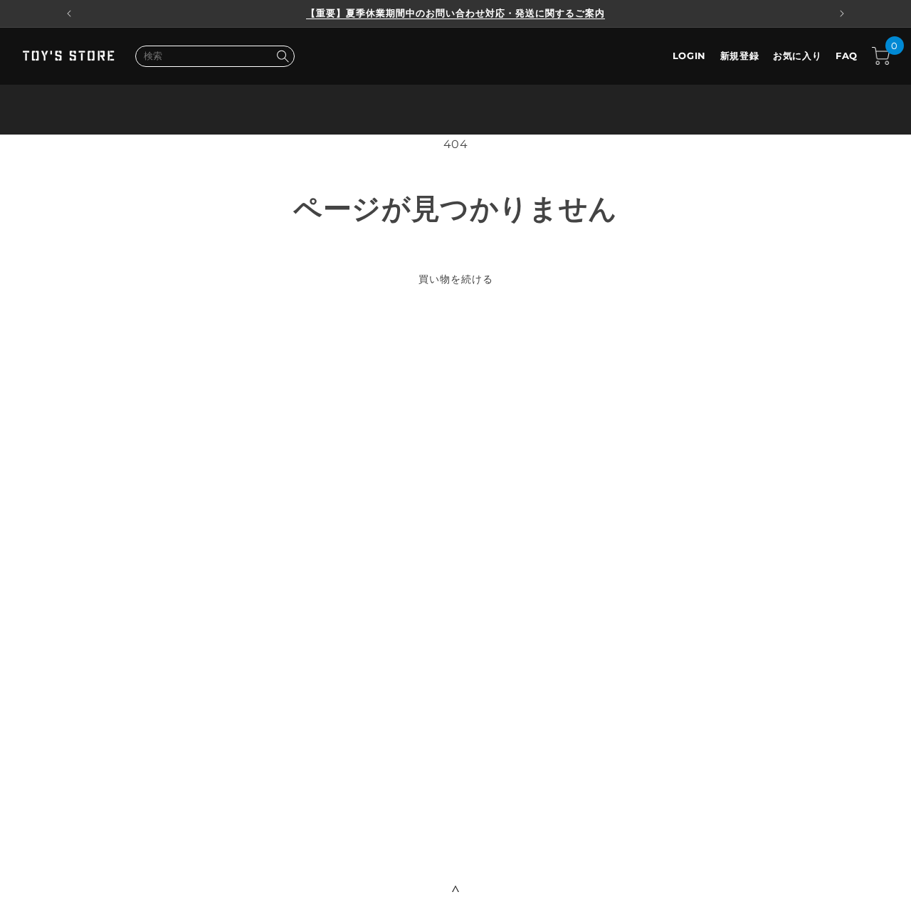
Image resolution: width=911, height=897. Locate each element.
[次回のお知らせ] (842, 13)
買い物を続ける (455, 279)
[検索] (282, 56)
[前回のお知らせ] (69, 13)
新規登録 (739, 55)
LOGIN (689, 55)
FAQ (847, 55)
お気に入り (797, 55)
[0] (881, 56)
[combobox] (215, 56)
